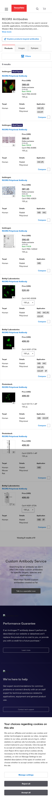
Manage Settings (26, 775)
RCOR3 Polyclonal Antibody (14, 76)
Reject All (26, 783)
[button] (26, 56)
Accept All (26, 792)
